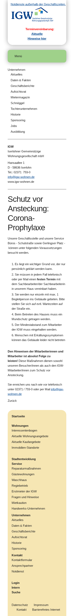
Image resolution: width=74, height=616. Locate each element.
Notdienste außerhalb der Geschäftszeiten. (38, 4)
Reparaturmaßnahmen (26, 468)
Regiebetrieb (20, 485)
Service (17, 463)
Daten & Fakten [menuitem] (21, 80)
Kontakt (17, 555)
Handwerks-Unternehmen (28, 508)
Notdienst (18, 571)
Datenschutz (20, 605)
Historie (17, 542)
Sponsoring (19, 548)
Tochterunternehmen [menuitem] (24, 108)
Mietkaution (19, 502)
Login (16, 582)
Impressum (41, 605)
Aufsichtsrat (19, 537)
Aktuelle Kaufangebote (26, 442)
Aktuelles (17, 520)
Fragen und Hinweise (25, 497)
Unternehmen (16, 69)
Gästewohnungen (23, 474)
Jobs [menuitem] (14, 126)
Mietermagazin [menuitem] (20, 97)
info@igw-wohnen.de (21, 177)
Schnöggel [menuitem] (17, 103)
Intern (16, 587)
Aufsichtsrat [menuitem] (18, 91)
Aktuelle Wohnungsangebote (30, 436)
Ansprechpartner (22, 565)
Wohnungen (20, 425)
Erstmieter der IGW (24, 491)
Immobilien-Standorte (25, 447)
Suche (16, 592)
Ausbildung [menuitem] (18, 131)
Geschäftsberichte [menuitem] (22, 86)
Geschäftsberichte (23, 531)
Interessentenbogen (24, 430)
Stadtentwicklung (24, 459)
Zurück (12, 400)
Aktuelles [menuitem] (16, 74)
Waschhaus (19, 480)
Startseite (18, 416)
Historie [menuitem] (16, 114)
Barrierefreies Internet (46, 609)
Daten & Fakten (22, 525)
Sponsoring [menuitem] (18, 120)
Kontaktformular (22, 560)
